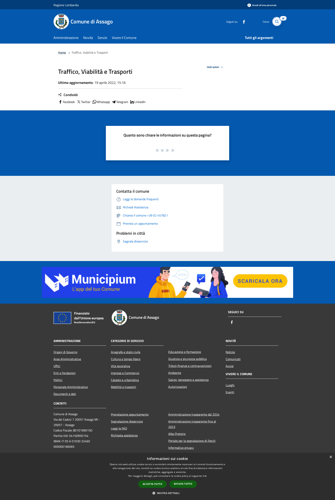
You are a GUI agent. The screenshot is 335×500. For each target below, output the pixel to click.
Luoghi (230, 385)
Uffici (57, 366)
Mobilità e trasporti (123, 387)
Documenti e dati (65, 394)
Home (62, 52)
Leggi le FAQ (119, 428)
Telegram (122, 102)
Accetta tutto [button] (152, 484)
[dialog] (167, 476)
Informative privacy (181, 447)
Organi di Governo (65, 352)
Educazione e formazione (184, 352)
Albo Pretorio (177, 433)
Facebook (69, 102)
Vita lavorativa (120, 366)
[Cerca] (276, 21)
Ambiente (174, 372)
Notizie (230, 352)
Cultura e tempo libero (125, 359)
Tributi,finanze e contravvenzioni (190, 365)
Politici (58, 380)
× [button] (330, 457)
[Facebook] (242, 21)
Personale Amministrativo (71, 387)
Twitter (86, 102)
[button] (167, 493)
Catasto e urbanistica (125, 380)
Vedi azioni (213, 67)
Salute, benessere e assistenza (188, 379)
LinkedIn (140, 102)
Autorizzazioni (177, 386)
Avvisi (230, 366)
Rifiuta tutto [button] (183, 483)
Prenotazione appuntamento (130, 414)
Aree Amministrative (67, 359)
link (205, 476)
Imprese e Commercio (125, 373)
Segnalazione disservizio (127, 421)
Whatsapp (103, 102)
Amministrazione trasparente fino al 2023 (192, 424)
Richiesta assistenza (124, 435)
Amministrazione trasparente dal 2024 (193, 414)
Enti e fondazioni (65, 373)
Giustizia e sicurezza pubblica (187, 359)
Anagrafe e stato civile (125, 352)
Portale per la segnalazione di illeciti (192, 440)
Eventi (230, 392)
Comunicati (233, 359)
